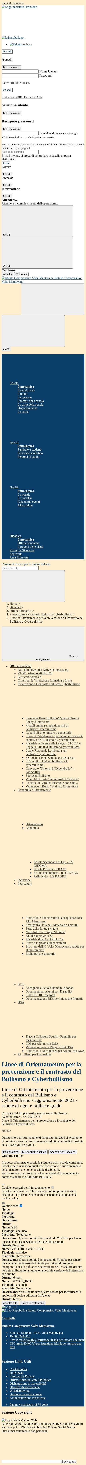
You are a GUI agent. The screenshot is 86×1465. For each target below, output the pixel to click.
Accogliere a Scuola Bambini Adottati (49, 988)
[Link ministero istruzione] (19, 7)
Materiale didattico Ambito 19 (44, 939)
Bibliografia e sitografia (40, 953)
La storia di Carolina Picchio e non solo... (52, 782)
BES (21, 984)
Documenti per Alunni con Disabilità (49, 991)
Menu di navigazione (57, 658)
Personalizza (10, 1151)
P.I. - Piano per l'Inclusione (34, 1054)
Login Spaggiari (21, 148)
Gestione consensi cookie (26, 1394)
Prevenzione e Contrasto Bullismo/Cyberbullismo (41, 614)
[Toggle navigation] (33, 331)
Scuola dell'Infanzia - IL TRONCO (56, 872)
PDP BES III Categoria (40, 995)
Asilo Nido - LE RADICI (50, 876)
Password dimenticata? (16, 82)
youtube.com (10, 1206)
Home (13, 603)
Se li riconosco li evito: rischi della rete (50, 757)
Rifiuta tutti (34, 1151)
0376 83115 (22, 1336)
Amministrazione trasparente (28, 1397)
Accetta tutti (62, 1151)
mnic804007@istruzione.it (51, 1340)
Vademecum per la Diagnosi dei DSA (49, 1047)
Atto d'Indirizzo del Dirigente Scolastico (43, 669)
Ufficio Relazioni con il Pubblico (30, 1380)
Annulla (7, 274)
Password (45, 75)
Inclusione (24, 880)
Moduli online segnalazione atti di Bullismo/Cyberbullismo (47, 727)
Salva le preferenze (32, 1303)
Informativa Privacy (22, 1376)
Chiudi (6, 174)
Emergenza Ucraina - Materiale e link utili (52, 925)
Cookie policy (18, 1369)
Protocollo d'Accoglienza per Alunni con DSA (55, 1050)
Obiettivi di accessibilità (25, 1387)
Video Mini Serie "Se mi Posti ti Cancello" (52, 779)
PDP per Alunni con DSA (42, 1043)
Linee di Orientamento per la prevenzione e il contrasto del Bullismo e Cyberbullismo (54, 737)
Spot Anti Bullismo (38, 775)
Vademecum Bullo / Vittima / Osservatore (52, 786)
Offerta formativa (20, 610)
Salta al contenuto (13, 3)
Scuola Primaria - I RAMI (50, 869)
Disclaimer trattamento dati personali (25, 1431)
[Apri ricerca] (52, 299)
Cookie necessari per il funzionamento (26, 1187)
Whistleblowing (20, 1390)
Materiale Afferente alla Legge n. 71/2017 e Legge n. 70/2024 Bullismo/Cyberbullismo (53, 745)
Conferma (21, 274)
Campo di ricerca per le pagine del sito (26, 564)
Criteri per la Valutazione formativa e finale (45, 680)
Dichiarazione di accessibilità (28, 1383)
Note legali (16, 1372)
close (6, 348)
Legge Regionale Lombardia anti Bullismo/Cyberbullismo (46, 752)
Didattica (15, 607)
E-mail (43, 133)
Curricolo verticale (29, 677)
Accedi (7, 51)
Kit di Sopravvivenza (39, 935)
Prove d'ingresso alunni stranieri (46, 943)
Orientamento (34, 824)
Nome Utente (47, 71)
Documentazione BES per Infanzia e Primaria (54, 998)
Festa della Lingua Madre (42, 928)
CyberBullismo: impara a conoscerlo (49, 732)
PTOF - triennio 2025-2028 (35, 673)
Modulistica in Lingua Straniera (45, 932)
